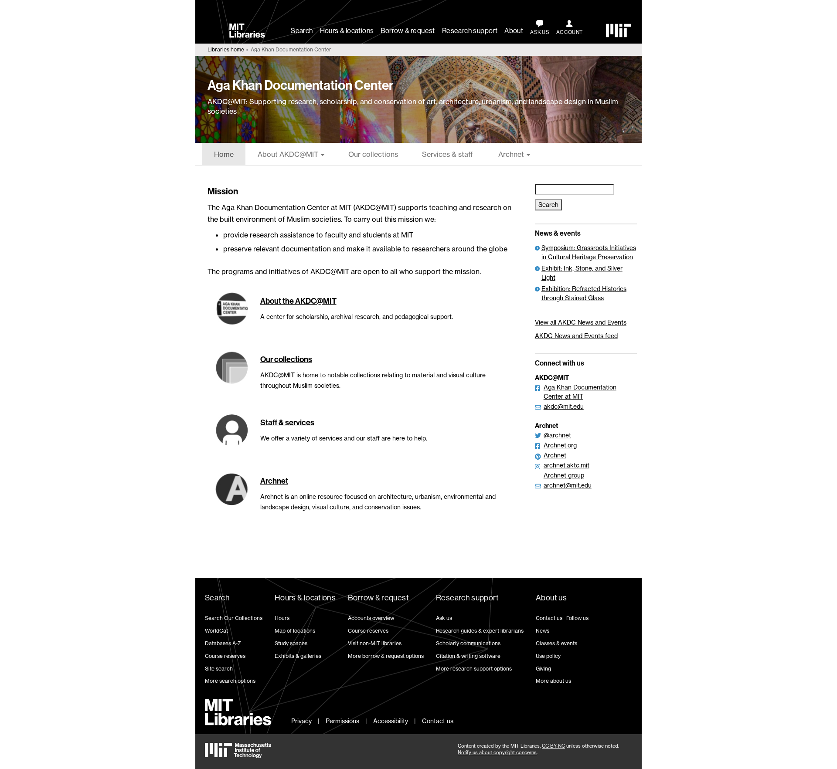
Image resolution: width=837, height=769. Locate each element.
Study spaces (291, 643)
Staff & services (287, 422)
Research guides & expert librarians (480, 630)
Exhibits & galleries (298, 656)
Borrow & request (408, 31)
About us (551, 597)
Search (302, 31)
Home (224, 154)
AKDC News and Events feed (576, 335)
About (513, 31)
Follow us (577, 618)
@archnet (557, 435)
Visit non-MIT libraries (374, 643)
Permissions (342, 721)
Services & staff (447, 154)
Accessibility (390, 721)
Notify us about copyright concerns (497, 752)
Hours (282, 618)
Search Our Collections (233, 618)
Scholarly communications (468, 643)
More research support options (474, 668)
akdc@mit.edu (564, 406)
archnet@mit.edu (568, 485)
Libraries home (226, 49)
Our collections (373, 154)
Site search (219, 668)
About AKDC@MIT (289, 154)
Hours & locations (347, 31)
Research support (469, 31)
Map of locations (295, 630)
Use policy (548, 656)
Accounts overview (371, 618)
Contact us (549, 618)
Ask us (444, 618)
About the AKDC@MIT (298, 301)
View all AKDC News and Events (580, 322)
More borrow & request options (386, 656)
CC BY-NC (553, 746)
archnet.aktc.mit (566, 465)
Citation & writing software (468, 656)
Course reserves (225, 656)
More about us (553, 681)
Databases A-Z (223, 643)
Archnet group (564, 475)
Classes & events (556, 643)
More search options (230, 681)
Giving (543, 668)
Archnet (511, 154)
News (542, 630)
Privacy (301, 721)
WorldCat (216, 630)
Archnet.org (560, 445)
